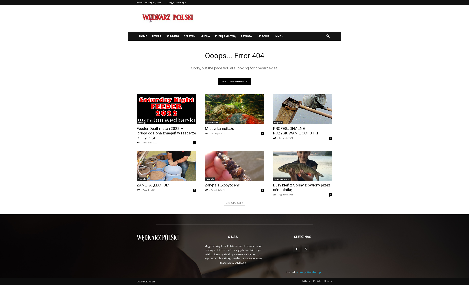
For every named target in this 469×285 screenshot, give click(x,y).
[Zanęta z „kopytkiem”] (234, 166)
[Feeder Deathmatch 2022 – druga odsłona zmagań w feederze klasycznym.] (166, 109)
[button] (328, 36)
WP (138, 142)
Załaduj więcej (233, 202)
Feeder (156, 36)
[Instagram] (305, 248)
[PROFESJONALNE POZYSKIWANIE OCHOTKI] (302, 109)
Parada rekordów (282, 179)
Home (143, 36)
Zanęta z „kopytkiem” (222, 185)
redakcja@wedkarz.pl (308, 272)
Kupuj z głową (225, 36)
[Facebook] (296, 248)
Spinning (172, 36)
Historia (263, 36)
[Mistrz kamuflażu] (234, 109)
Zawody (246, 36)
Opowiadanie (212, 122)
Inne (278, 36)
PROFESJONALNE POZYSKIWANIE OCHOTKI (295, 130)
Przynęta (278, 122)
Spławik (189, 36)
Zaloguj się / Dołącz (176, 2)
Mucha (205, 36)
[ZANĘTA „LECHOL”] (166, 166)
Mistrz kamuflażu (219, 128)
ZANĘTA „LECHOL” (153, 185)
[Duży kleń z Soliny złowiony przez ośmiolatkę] (302, 166)
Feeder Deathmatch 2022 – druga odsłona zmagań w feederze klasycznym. (166, 133)
